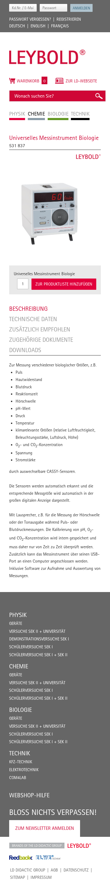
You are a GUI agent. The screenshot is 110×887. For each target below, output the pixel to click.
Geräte (15, 623)
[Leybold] (47, 35)
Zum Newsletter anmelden (44, 828)
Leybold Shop (79, 846)
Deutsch (17, 25)
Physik (18, 614)
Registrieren (69, 19)
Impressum (41, 877)
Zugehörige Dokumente (41, 339)
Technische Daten (33, 319)
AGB (54, 870)
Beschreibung (28, 308)
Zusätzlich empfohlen (39, 329)
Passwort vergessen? (30, 19)
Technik (19, 753)
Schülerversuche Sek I (31, 646)
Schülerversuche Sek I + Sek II (38, 654)
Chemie (18, 666)
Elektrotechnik (23, 769)
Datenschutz (76, 870)
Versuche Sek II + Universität (37, 631)
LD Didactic (36, 846)
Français (60, 25)
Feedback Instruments (21, 857)
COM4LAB (17, 777)
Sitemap (17, 877)
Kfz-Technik (20, 761)
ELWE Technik (48, 857)
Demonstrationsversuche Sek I (39, 638)
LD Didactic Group (27, 870)
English (38, 25)
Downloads (25, 350)
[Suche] (99, 95)
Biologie (20, 709)
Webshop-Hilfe (29, 795)
